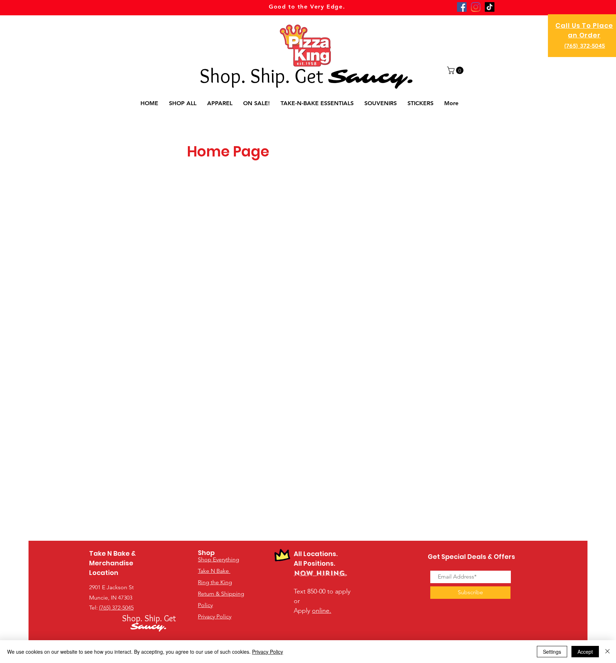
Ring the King (215, 582)
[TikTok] (489, 7)
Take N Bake (214, 570)
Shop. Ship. (247, 75)
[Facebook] (462, 7)
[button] (456, 70)
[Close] (607, 651)
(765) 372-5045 (584, 45)
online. (321, 611)
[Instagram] (476, 7)
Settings (552, 651)
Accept (585, 651)
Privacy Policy (267, 651)
